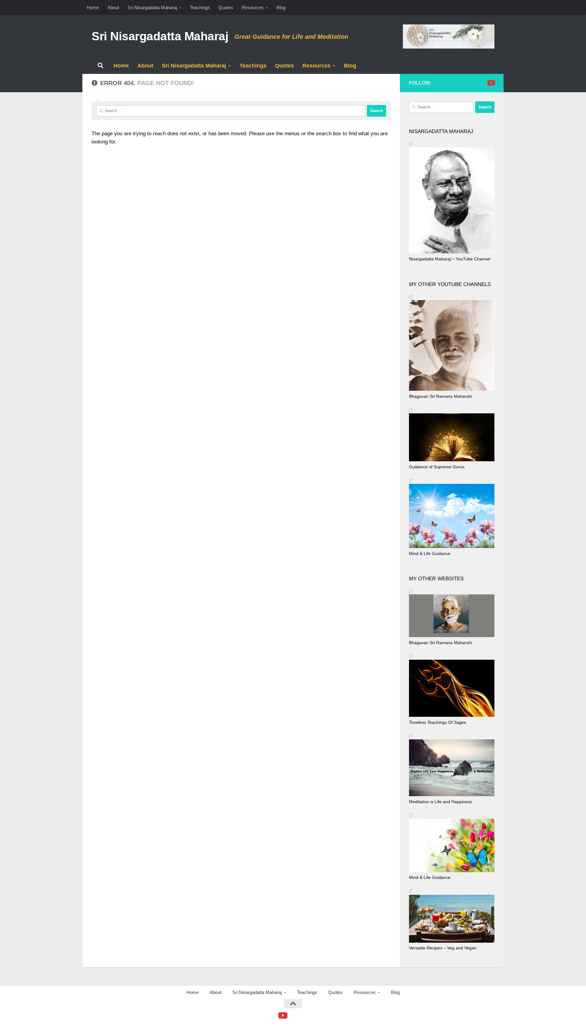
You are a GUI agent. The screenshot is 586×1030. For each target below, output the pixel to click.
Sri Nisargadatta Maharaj (152, 7)
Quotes (226, 7)
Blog (281, 7)
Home (93, 7)
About (113, 7)
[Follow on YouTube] (490, 82)
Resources (253, 7)
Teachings (200, 7)
